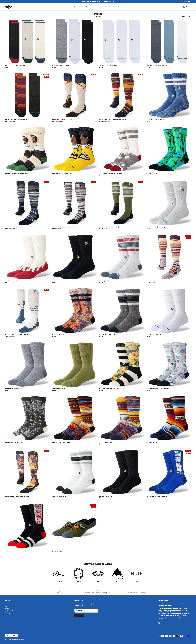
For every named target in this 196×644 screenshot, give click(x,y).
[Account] (183, 7)
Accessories (108, 6)
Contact (7, 606)
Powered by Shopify (19, 639)
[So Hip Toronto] (9, 7)
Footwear (94, 6)
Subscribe (79, 615)
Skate (82, 6)
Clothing (100, 6)
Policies (7, 608)
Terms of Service (9, 610)
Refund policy (9, 613)
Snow (87, 6)
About (7, 604)
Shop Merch (116, 6)
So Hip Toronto (12, 639)
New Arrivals (75, 6)
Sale (123, 6)
